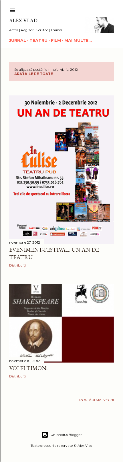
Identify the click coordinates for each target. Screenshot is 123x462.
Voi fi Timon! (28, 368)
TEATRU (38, 40)
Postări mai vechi (96, 400)
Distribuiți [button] (17, 265)
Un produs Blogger (66, 434)
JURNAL (17, 40)
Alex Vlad (23, 20)
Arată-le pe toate (33, 74)
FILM (56, 40)
